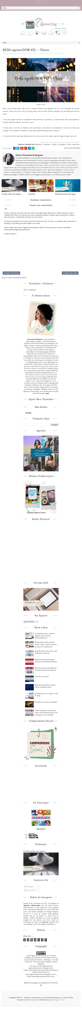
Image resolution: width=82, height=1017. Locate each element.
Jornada (31, 194)
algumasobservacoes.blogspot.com (41, 968)
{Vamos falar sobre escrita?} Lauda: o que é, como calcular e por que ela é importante (46, 644)
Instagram (62, 144)
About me (75, 144)
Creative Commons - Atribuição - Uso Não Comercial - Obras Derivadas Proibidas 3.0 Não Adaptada (41, 962)
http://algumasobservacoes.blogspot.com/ (40, 974)
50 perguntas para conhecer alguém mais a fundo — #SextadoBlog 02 (45, 636)
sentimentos (49, 53)
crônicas (35, 53)
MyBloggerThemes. (58, 1000)
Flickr (69, 144)
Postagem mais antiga (70, 273)
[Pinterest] (40, 2)
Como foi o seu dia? (42, 676)
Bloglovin (38, 144)
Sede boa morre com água (65, 194)
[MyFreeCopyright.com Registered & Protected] (41, 983)
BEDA (30, 53)
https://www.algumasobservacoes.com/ (41, 976)
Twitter (54, 144)
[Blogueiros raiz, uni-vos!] (41, 829)
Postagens (30, 887)
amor (25, 53)
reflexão (41, 53)
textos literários (59, 53)
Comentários (30, 890)
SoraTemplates (32, 1000)
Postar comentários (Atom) (16, 278)
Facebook (46, 144)
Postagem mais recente (11, 273)
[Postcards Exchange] (41, 818)
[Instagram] (44, 2)
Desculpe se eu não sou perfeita (46, 702)
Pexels (43, 104)
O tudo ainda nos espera (11, 194)
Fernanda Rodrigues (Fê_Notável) (40, 957)
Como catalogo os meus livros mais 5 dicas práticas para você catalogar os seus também (46, 713)
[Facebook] (36, 2)
